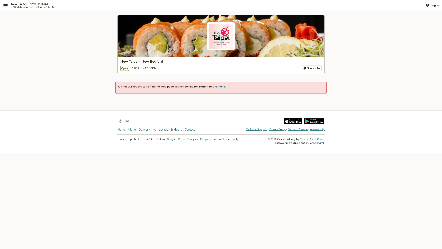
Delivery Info (147, 130)
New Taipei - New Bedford (29, 4)
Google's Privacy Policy (180, 139)
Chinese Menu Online (312, 139)
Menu (132, 130)
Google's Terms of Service (215, 139)
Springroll (319, 143)
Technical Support (256, 129)
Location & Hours (170, 130)
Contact (190, 130)
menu (221, 87)
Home (121, 130)
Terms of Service (298, 129)
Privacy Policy (277, 129)
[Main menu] (5, 5)
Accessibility (317, 129)
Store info (313, 68)
